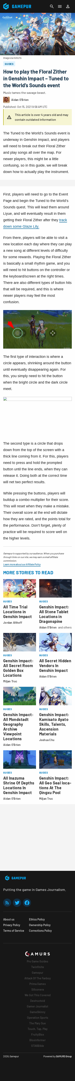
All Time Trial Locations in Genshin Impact (17, 611)
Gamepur (37, 972)
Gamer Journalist (37, 1006)
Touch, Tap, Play (38, 1029)
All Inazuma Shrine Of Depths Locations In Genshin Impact (18, 785)
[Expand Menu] (60, 6)
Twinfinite (37, 967)
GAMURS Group (64, 1056)
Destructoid (37, 1000)
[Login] (68, 6)
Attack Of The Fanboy (37, 978)
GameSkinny (37, 1012)
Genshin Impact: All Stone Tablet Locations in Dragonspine (54, 614)
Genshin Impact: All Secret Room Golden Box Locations (18, 668)
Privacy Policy (11, 925)
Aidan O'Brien (48, 627)
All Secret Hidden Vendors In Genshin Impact (55, 665)
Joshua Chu (47, 740)
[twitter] (17, 903)
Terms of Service (13, 930)
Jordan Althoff (12, 622)
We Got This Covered (38, 995)
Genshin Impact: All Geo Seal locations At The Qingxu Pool (55, 785)
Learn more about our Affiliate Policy (22, 564)
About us (8, 919)
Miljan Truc (10, 681)
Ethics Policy (37, 919)
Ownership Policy (40, 925)
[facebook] (27, 903)
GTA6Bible (37, 1045)
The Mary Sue (37, 1023)
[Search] (52, 6)
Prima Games (37, 984)
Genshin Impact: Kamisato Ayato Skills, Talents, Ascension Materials (54, 724)
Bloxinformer (37, 1040)
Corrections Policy (40, 930)
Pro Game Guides (37, 961)
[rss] (7, 903)
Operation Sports (37, 1017)
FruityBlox (37, 1034)
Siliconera (37, 989)
